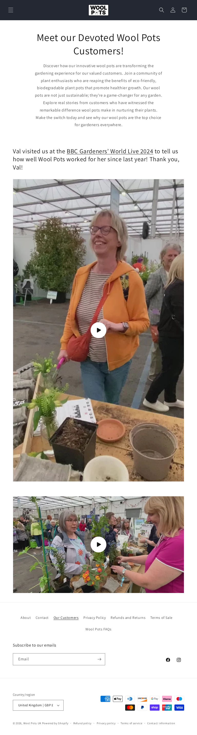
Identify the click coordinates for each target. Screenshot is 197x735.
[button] (10, 10)
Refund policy (82, 723)
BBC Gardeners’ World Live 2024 (110, 151)
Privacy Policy (94, 617)
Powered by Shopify (55, 723)
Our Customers (66, 617)
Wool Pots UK (32, 723)
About (26, 617)
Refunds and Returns (128, 617)
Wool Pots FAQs (98, 629)
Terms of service (131, 723)
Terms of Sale (161, 617)
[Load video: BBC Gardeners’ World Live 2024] (98, 330)
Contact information (161, 723)
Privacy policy (106, 723)
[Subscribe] (99, 659)
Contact (42, 617)
